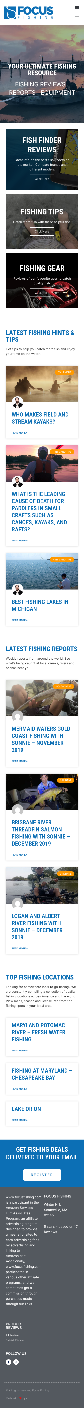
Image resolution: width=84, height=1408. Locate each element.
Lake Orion (26, 1108)
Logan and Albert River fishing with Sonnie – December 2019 (37, 927)
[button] (77, 7)
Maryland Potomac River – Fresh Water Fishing (38, 1032)
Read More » (20, 432)
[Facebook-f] (8, 1362)
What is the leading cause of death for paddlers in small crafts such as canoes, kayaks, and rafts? (39, 512)
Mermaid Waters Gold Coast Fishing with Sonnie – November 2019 (41, 739)
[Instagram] (16, 1362)
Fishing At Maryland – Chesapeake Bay (42, 1074)
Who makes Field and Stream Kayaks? (40, 418)
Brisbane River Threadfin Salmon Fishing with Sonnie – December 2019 (41, 833)
